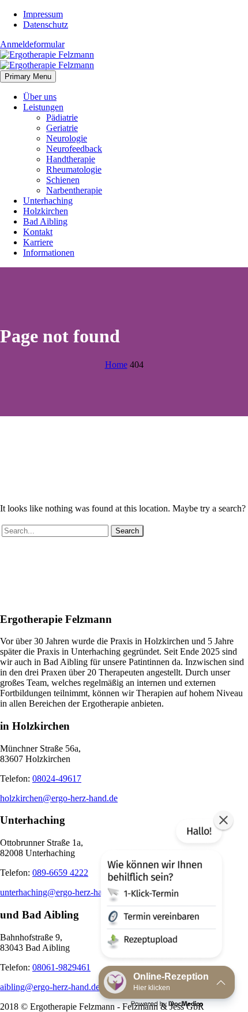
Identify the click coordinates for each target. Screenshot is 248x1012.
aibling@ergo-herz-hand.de (50, 987)
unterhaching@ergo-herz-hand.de (61, 892)
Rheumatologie (74, 169)
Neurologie (66, 138)
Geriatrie (62, 128)
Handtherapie (70, 159)
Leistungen (43, 107)
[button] (160, 891)
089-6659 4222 (60, 872)
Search (127, 530)
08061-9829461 (61, 967)
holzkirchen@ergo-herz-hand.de (59, 798)
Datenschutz (45, 24)
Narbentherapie (74, 190)
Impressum (43, 14)
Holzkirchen (45, 211)
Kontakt (37, 232)
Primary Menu (28, 76)
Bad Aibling (45, 221)
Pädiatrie (62, 117)
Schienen (63, 180)
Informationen (48, 252)
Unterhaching (48, 201)
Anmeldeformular (32, 44)
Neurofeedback (74, 149)
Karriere (38, 242)
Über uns (40, 97)
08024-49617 (56, 778)
